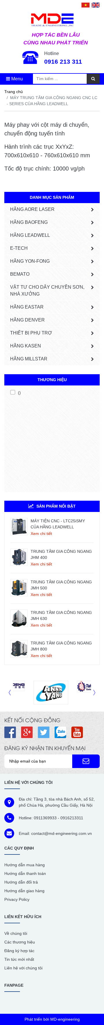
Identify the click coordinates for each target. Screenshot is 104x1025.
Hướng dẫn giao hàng (24, 890)
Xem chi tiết (41, 533)
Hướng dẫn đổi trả (21, 882)
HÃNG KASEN (25, 345)
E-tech (19, 248)
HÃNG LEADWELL (30, 235)
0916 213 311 (63, 61)
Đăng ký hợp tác (19, 950)
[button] (86, 761)
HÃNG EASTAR (27, 307)
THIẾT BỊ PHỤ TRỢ (31, 332)
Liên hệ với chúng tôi (23, 968)
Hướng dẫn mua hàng (24, 865)
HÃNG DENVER (27, 319)
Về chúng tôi (15, 933)
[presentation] (10, 692)
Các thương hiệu (19, 942)
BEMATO (19, 274)
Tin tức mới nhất (19, 959)
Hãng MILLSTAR (28, 358)
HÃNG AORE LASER (32, 209)
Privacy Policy (16, 899)
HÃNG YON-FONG (30, 261)
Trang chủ (13, 91)
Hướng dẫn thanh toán (25, 873)
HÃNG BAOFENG (29, 222)
